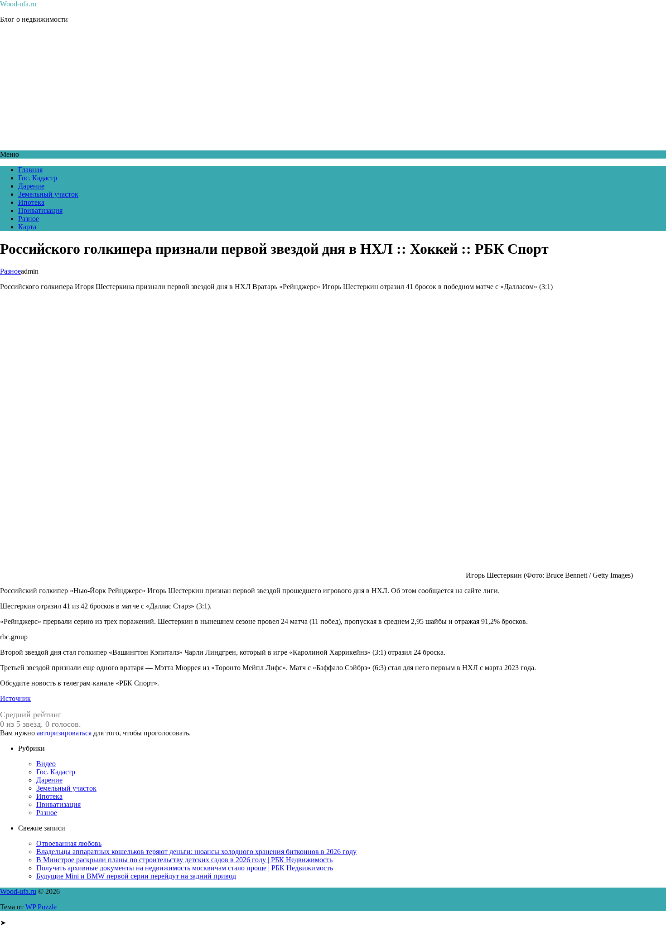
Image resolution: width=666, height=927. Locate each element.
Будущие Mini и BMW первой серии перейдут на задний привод (136, 876)
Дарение (31, 186)
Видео (46, 764)
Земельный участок (48, 194)
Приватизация (40, 210)
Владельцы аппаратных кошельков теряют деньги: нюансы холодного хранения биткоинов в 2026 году (196, 851)
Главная (30, 170)
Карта (27, 227)
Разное (28, 218)
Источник (15, 698)
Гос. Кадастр (37, 178)
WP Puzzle (41, 907)
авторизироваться (64, 733)
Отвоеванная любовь (68, 843)
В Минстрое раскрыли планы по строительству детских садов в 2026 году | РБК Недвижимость (184, 860)
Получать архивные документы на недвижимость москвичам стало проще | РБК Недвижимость (184, 868)
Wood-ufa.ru (18, 4)
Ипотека (31, 202)
